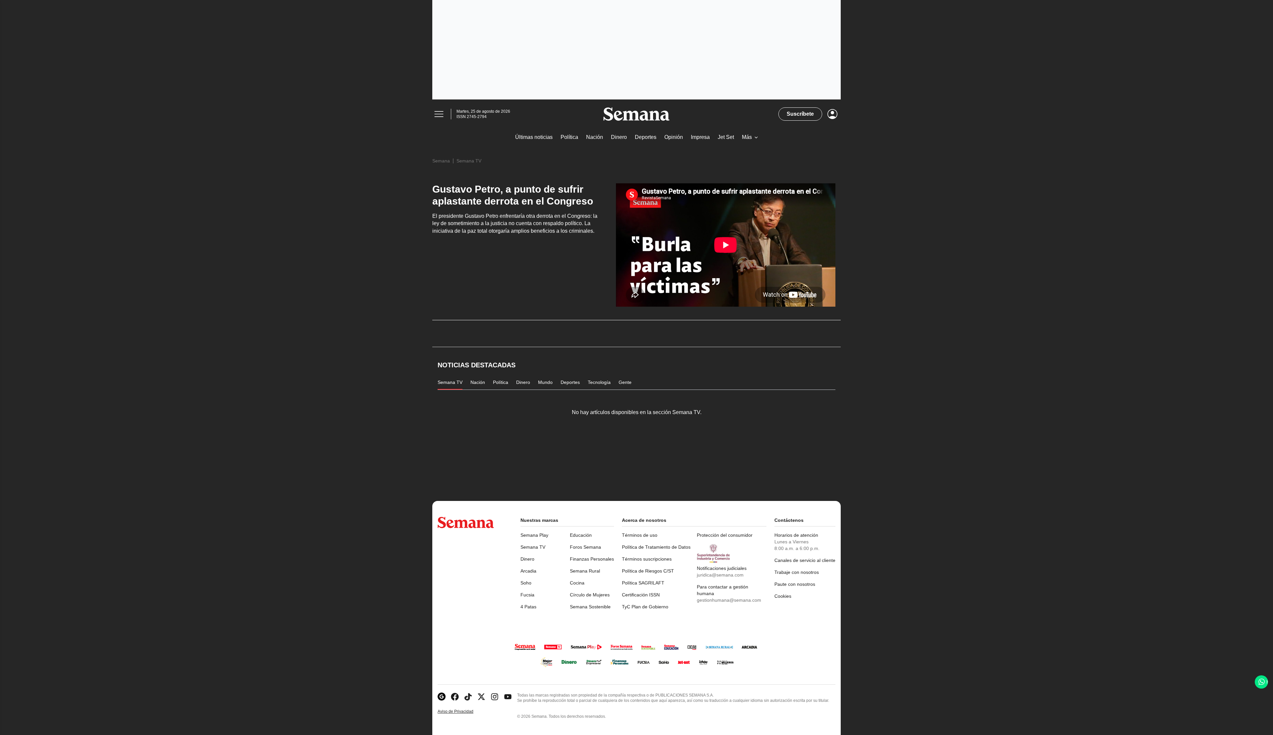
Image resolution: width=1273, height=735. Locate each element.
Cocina (577, 582)
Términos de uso (639, 535)
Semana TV (468, 160)
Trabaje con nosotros (796, 572)
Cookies (782, 596)
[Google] (442, 697)
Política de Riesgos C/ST (648, 571)
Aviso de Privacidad (462, 711)
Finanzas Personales (592, 559)
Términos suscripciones (647, 559)
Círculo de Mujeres (590, 594)
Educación (581, 535)
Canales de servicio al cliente (804, 560)
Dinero (527, 559)
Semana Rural (585, 571)
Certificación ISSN (641, 594)
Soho (525, 582)
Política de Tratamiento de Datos (656, 547)
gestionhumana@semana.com (729, 600)
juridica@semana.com (720, 575)
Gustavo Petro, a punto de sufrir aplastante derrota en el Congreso (512, 195)
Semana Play (534, 535)
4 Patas (528, 606)
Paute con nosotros (794, 584)
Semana (441, 160)
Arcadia (528, 571)
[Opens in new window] (455, 697)
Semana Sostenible (590, 606)
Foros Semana (585, 547)
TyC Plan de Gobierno (645, 606)
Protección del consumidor (725, 535)
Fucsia (527, 594)
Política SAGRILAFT (643, 582)
